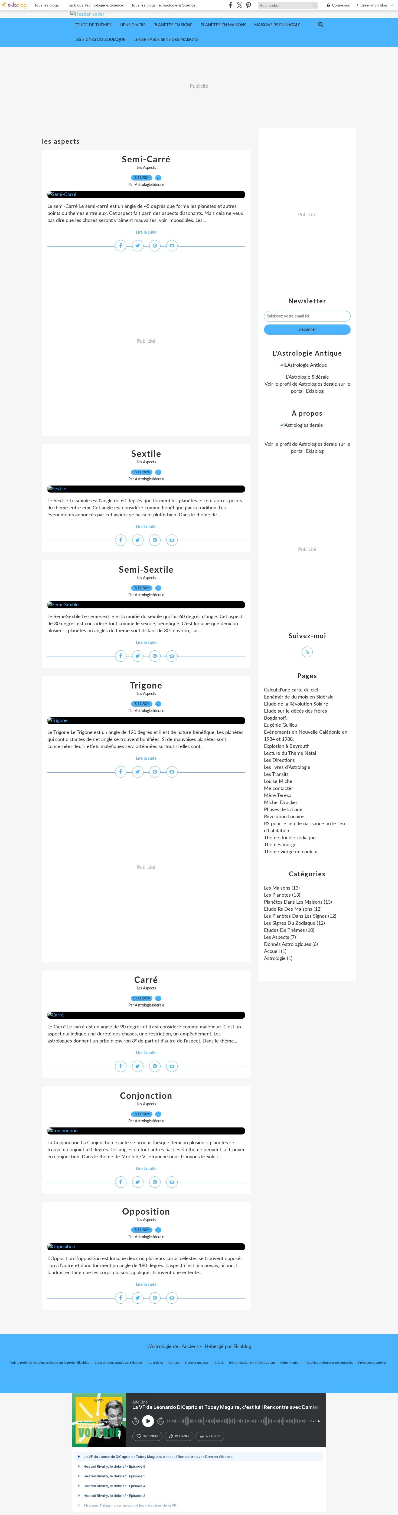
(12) (293, 909)
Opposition (146, 1212)
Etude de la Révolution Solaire (296, 704)
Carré (146, 980)
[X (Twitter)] (239, 5)
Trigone (146, 685)
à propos (213, 1436)
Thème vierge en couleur (291, 852)
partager (182, 1436)
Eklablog (242, 1346)
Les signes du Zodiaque (99, 40)
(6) (291, 944)
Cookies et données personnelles (329, 1362)
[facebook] (230, 5)
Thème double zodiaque (290, 837)
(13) (282, 888)
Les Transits (276, 774)
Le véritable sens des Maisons (165, 40)
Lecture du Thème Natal (290, 753)
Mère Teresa (277, 795)
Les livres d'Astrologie (287, 767)
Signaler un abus (197, 1362)
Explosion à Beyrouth (286, 746)
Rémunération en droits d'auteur (252, 1362)
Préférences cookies (372, 1362)
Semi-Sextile (146, 570)
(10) (289, 930)
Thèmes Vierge (280, 844)
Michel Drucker (281, 802)
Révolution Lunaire (284, 816)
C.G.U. (219, 1362)
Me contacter (278, 788)
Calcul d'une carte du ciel (291, 690)
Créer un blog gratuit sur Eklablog (118, 1362)
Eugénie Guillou (280, 725)
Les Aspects (146, 168)
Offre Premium (290, 1362)
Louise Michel (278, 781)
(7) (280, 937)
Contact (174, 1362)
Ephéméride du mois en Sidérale (299, 697)
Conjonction (146, 1096)
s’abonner (151, 1436)
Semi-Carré (146, 159)
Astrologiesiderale (318, 384)
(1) (275, 951)
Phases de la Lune (283, 809)
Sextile (146, 454)
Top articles (155, 1362)
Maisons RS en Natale (277, 25)
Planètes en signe (173, 25)
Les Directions (279, 760)
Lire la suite (146, 232)
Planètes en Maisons (223, 25)
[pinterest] (248, 5)
